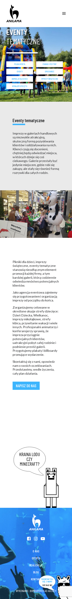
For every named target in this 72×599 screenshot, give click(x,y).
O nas (36, 551)
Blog (36, 572)
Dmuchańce (49, 71)
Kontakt (36, 579)
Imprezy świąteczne (49, 79)
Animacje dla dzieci (20, 79)
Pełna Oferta (19, 64)
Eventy (20, 71)
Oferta (36, 558)
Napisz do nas (26, 385)
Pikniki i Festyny (49, 64)
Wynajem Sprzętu (19, 86)
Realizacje (36, 565)
